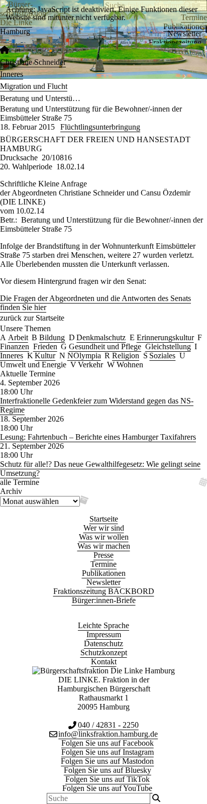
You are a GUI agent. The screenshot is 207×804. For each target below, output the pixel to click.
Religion (125, 355)
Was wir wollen (104, 537)
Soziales (162, 355)
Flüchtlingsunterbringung (100, 127)
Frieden (45, 346)
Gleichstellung (168, 346)
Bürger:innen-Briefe (104, 600)
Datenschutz (103, 643)
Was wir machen (103, 546)
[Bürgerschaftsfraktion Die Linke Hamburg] (4, 50)
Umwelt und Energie (33, 364)
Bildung (52, 337)
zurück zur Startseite (32, 318)
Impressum (103, 634)
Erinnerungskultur (165, 337)
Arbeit (18, 337)
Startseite (103, 519)
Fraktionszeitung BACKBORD (103, 591)
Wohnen (130, 364)
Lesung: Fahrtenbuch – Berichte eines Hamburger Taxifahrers (98, 437)
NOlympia (84, 355)
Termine (103, 564)
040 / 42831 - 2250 (108, 725)
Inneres (11, 74)
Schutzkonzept (103, 652)
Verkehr (90, 364)
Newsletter (184, 33)
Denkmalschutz (101, 337)
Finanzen (14, 346)
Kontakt (104, 661)
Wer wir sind (103, 528)
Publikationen (104, 573)
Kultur (45, 355)
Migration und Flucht (33, 86)
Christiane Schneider (33, 62)
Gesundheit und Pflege (105, 346)
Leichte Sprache (103, 625)
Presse (103, 555)
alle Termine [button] (19, 482)
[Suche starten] (156, 798)
